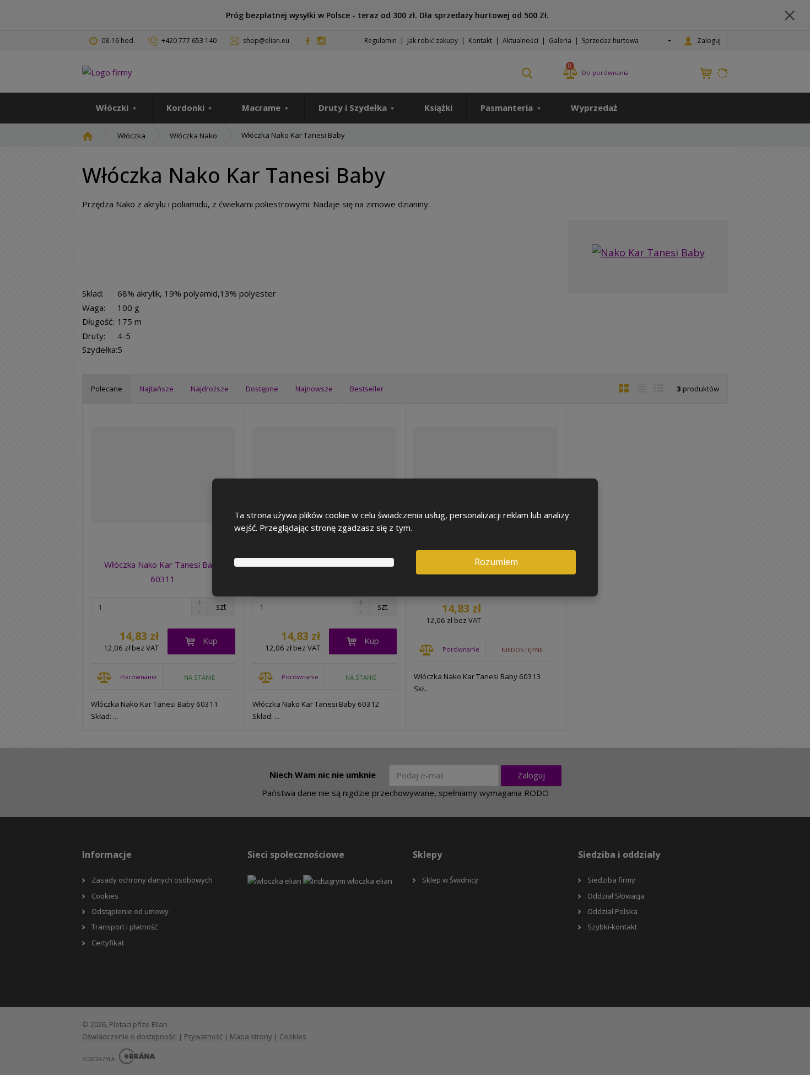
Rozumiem (496, 562)
